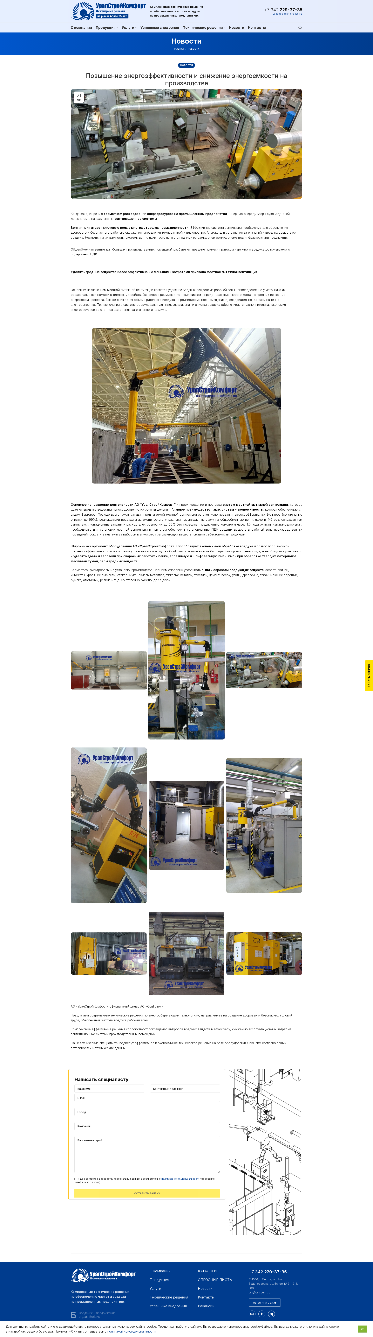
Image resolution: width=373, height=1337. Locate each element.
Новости (193, 48)
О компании (160, 1271)
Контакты (206, 1297)
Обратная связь (265, 1302)
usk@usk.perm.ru (259, 1292)
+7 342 (283, 9)
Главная (179, 48)
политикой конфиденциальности (131, 1331)
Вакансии (206, 1306)
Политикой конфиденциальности (180, 1178)
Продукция (159, 1280)
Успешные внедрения (168, 1306)
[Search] (300, 28)
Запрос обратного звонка (287, 13)
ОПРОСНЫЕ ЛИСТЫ (215, 1280)
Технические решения (169, 1297)
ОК (362, 1328)
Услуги (155, 1288)
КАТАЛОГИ (207, 1271)
